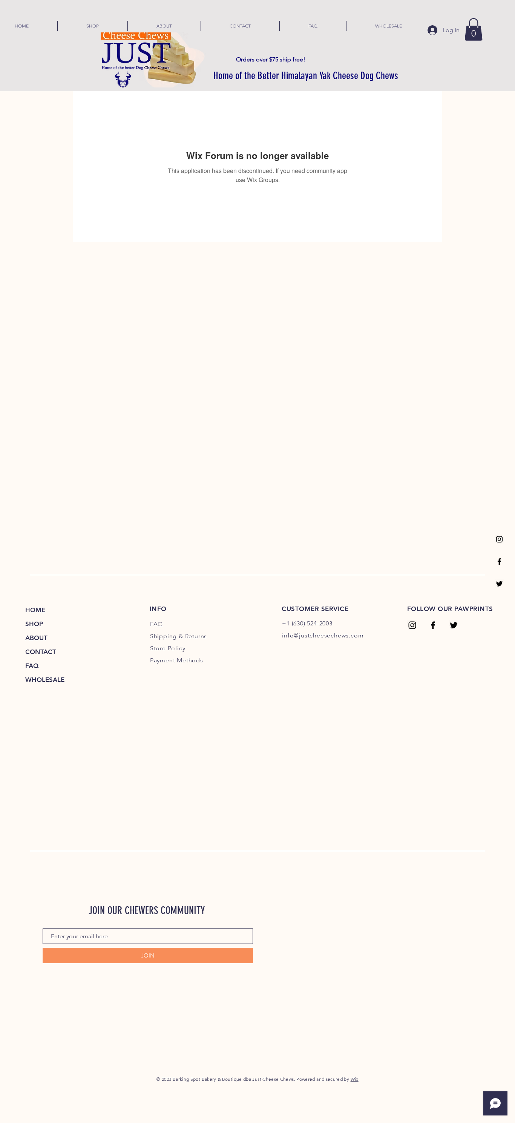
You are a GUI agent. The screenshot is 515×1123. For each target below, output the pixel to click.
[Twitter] (499, 583)
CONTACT (40, 652)
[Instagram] (499, 539)
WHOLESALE (44, 679)
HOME (35, 610)
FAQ (31, 666)
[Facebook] (499, 561)
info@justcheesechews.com (322, 635)
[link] (473, 29)
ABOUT (36, 638)
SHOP (34, 624)
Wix (355, 1079)
